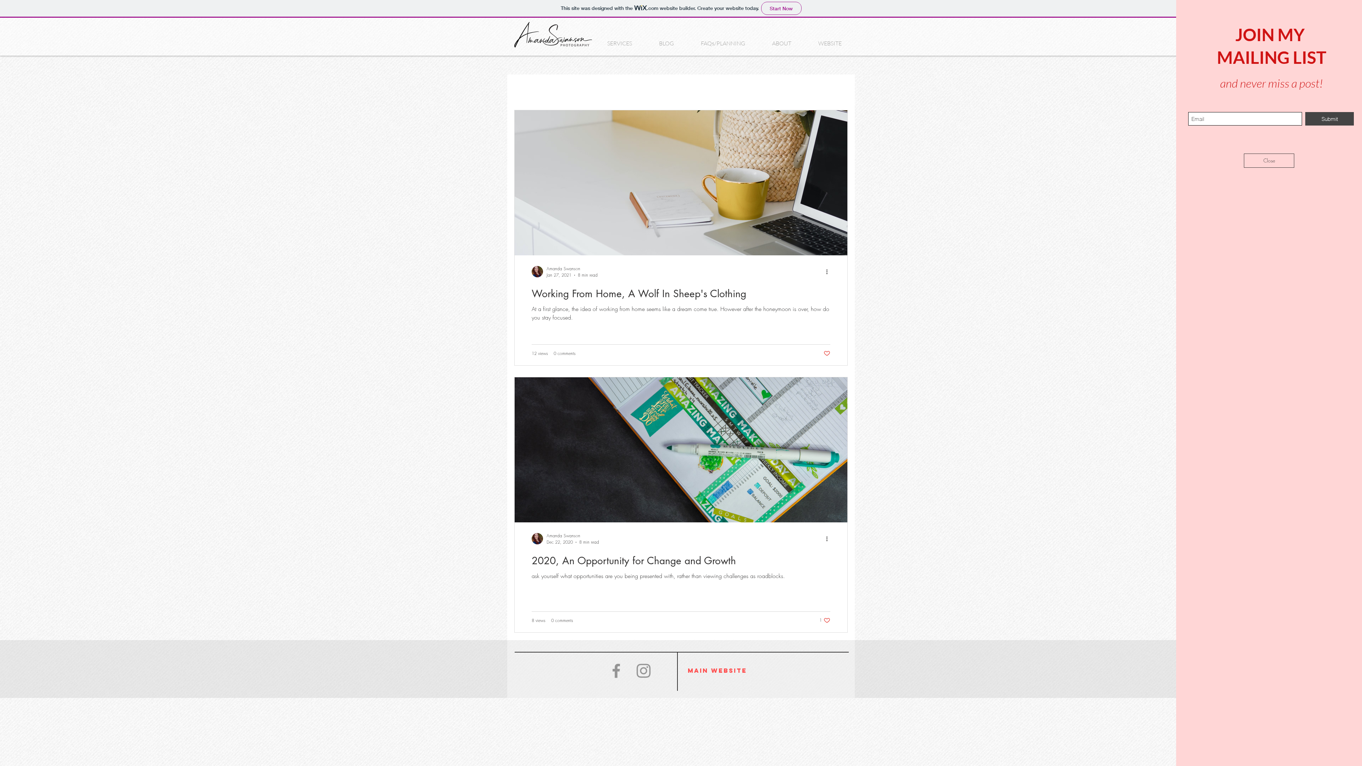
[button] (1269, 161)
